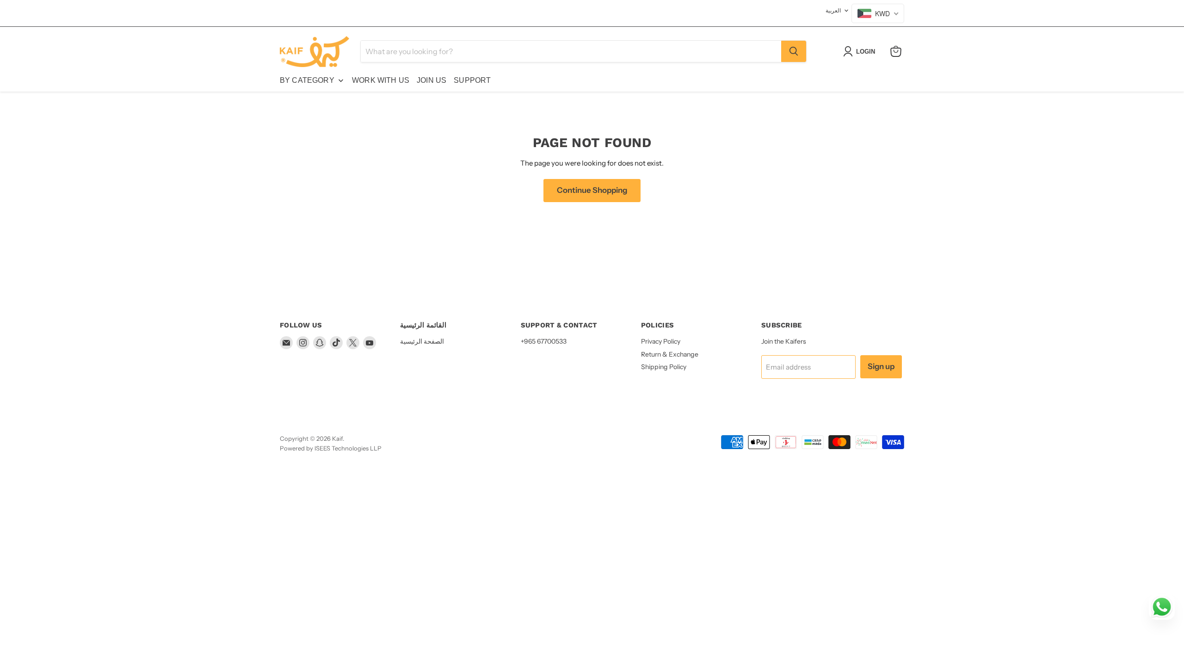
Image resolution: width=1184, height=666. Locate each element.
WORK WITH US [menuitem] (380, 80)
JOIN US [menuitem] (431, 80)
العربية (833, 10)
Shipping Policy (663, 367)
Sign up (881, 366)
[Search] (793, 51)
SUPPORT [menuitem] (472, 80)
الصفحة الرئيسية (422, 341)
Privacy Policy (660, 341)
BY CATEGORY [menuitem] (307, 80)
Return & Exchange (669, 354)
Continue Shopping (592, 190)
